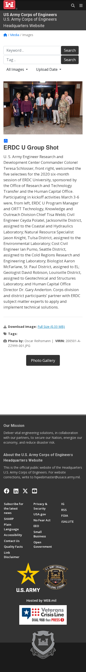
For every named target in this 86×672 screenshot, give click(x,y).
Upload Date (47, 69)
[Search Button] (71, 5)
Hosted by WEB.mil (41, 600)
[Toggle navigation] (79, 5)
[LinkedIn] (16, 491)
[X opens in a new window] (25, 491)
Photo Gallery (43, 360)
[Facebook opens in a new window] (6, 491)
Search (70, 50)
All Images (15, 69)
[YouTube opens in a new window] (34, 491)
